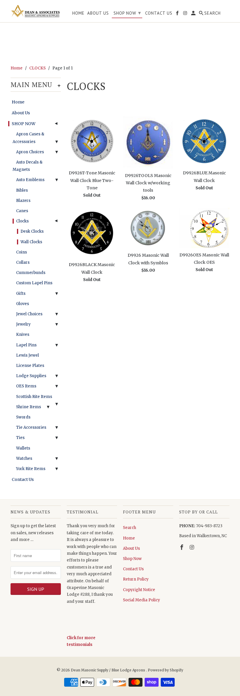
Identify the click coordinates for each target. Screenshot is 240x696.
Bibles (22, 190)
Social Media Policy (141, 600)
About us (98, 13)
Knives (22, 334)
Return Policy (136, 579)
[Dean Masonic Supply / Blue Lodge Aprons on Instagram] (192, 547)
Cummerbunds (30, 272)
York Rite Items (30, 468)
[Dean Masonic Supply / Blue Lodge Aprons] (36, 11)
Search (129, 527)
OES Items (26, 386)
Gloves (22, 303)
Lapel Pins (26, 345)
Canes (22, 210)
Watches (24, 458)
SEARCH (212, 13)
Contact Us (23, 479)
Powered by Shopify (165, 670)
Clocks (22, 221)
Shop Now (132, 558)
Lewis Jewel (27, 355)
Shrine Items (28, 406)
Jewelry (23, 324)
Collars (23, 262)
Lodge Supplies (31, 375)
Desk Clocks (32, 231)
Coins (21, 252)
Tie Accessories (31, 427)
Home (18, 102)
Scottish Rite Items (34, 396)
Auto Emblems (30, 179)
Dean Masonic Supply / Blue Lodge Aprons (108, 670)
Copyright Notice (139, 589)
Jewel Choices (29, 314)
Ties (20, 437)
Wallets (23, 448)
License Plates (30, 365)
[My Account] (193, 14)
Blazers (23, 200)
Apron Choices (30, 151)
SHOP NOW (23, 123)
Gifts (20, 293)
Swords (23, 417)
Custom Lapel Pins (34, 282)
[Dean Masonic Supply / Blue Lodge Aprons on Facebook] (182, 547)
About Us (21, 112)
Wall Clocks (31, 241)
